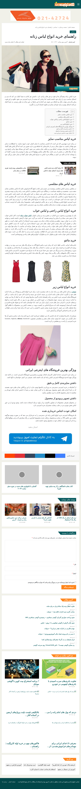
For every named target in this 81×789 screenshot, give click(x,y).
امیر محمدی (72, 42)
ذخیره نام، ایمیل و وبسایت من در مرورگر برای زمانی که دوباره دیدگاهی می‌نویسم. (51, 582)
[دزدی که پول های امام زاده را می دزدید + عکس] (59, 700)
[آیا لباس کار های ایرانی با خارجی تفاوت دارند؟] (40, 510)
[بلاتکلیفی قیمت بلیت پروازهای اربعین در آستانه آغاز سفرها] (22, 700)
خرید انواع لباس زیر (66, 124)
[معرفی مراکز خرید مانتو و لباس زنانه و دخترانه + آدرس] (15, 510)
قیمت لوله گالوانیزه (44, 765)
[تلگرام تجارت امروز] (40, 438)
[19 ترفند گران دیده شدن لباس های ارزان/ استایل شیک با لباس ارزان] (70, 171)
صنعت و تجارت (62, 27)
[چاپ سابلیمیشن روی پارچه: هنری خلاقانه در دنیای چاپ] (33, 171)
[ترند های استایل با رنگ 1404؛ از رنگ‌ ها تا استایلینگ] (65, 510)
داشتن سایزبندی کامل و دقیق (64, 129)
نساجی (55, 27)
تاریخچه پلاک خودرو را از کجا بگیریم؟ (63, 765)
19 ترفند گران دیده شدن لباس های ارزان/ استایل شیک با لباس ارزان (53, 170)
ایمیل (74, 573)
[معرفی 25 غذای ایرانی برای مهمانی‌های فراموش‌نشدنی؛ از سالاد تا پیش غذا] (59, 731)
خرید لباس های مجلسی (65, 117)
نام (74, 564)
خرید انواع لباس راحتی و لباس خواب (61, 119)
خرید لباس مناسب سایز (65, 114)
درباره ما (4, 782)
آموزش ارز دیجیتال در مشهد (66, 769)
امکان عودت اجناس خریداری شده (63, 133)
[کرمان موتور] (40, 15)
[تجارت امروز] (65, 4)
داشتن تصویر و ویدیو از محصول (64, 131)
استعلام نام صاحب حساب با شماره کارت (42, 769)
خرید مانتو (69, 122)
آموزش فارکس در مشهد (13, 765)
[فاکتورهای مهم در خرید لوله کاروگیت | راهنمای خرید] (22, 731)
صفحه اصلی (71, 27)
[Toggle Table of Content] (71, 111)
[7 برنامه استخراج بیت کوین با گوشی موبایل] (22, 669)
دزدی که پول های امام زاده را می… (60, 712)
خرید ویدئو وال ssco (30, 765)
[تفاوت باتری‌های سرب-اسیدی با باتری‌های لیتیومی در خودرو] (59, 669)
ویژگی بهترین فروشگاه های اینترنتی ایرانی (59, 126)
